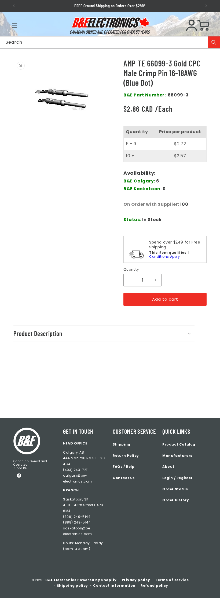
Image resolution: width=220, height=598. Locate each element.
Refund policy (154, 585)
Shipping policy (72, 585)
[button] (14, 25)
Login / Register (177, 478)
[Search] (214, 42)
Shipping (121, 444)
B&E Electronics (60, 580)
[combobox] (110, 42)
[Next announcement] (205, 6)
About (168, 466)
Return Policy (126, 455)
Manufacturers (177, 455)
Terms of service (172, 580)
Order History (175, 500)
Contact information (114, 585)
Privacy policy (136, 580)
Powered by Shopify (97, 580)
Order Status (175, 489)
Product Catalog (178, 444)
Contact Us (124, 478)
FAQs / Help (124, 466)
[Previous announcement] (14, 6)
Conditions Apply (164, 256)
